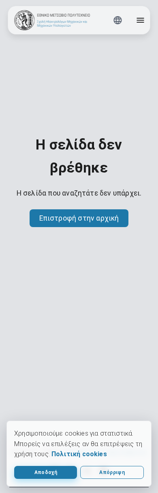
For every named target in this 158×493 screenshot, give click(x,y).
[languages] (118, 20)
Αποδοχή (45, 472)
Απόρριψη (112, 472)
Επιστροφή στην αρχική (79, 218)
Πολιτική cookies (79, 454)
